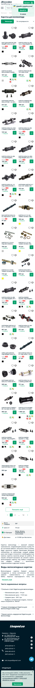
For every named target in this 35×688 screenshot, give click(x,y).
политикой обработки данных (14, 679)
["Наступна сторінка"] (27, 515)
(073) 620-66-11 (10, 645)
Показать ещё (17, 510)
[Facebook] (32, 637)
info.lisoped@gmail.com (13, 660)
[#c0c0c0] (22, 307)
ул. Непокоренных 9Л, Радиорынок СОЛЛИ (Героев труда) (12, 640)
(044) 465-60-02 (10, 651)
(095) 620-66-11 (10, 648)
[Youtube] (32, 641)
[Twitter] (32, 648)
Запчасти (12, 13)
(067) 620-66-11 (10, 654)
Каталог (27, 3)
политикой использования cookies (12, 677)
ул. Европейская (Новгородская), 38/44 (11, 636)
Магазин (4, 13)
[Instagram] (32, 644)
